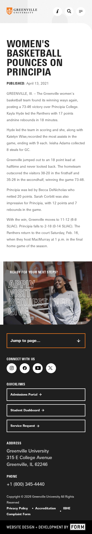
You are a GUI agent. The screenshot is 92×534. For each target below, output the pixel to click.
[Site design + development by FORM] (46, 527)
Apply (21, 284)
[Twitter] (51, 368)
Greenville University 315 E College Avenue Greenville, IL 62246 (29, 457)
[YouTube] (38, 368)
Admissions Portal (23, 394)
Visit (19, 293)
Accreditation (45, 508)
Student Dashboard (25, 410)
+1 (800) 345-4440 (25, 484)
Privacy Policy (17, 508)
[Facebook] (25, 368)
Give (18, 311)
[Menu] (80, 11)
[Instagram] (12, 368)
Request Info (39, 302)
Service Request (22, 426)
